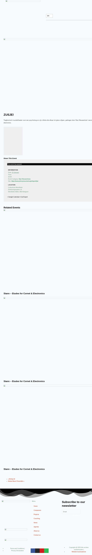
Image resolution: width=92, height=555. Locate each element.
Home (36, 506)
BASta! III (11, 479)
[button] (69, 20)
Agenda (36, 527)
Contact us (37, 535)
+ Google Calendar (13, 197)
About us (36, 531)
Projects (36, 514)
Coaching (37, 518)
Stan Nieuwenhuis (24, 179)
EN (48, 16)
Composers (37, 510)
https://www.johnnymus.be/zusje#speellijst (24, 181)
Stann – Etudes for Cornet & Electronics (24, 293)
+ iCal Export (23, 197)
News (35, 522)
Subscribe (76, 515)
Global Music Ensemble (16, 481)
